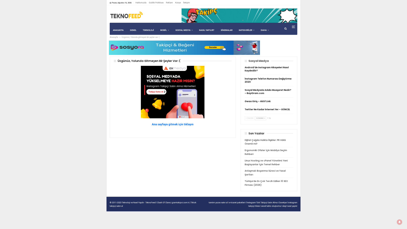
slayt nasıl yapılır (289, 206)
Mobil (163, 30)
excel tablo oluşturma (271, 206)
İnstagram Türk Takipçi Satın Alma (262, 202)
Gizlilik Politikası (156, 2)
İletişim (186, 2)
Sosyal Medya (182, 30)
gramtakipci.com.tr (180, 202)
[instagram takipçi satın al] (172, 92)
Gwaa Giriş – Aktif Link (258, 101)
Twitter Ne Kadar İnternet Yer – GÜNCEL (267, 109)
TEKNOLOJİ (148, 30)
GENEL (133, 30)
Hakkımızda (140, 2)
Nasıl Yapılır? (206, 30)
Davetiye (283, 202)
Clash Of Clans (164, 202)
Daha (264, 30)
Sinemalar (226, 30)
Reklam (169, 2)
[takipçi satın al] (239, 15)
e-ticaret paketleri (237, 202)
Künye (178, 2)
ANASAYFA (118, 30)
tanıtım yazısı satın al (218, 202)
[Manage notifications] (399, 222)
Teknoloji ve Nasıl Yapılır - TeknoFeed (139, 202)
